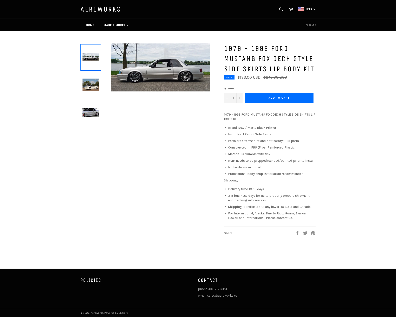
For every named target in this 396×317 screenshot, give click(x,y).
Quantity (230, 88)
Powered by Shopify (116, 312)
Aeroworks (100, 9)
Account (311, 24)
